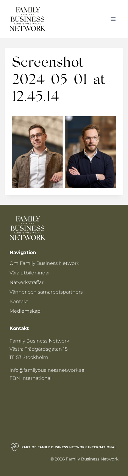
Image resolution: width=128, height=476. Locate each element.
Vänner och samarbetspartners (46, 292)
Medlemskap (25, 311)
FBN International (30, 378)
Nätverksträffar (26, 282)
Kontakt (19, 301)
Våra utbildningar (30, 273)
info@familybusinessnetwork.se (47, 370)
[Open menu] (112, 19)
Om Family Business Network (44, 263)
